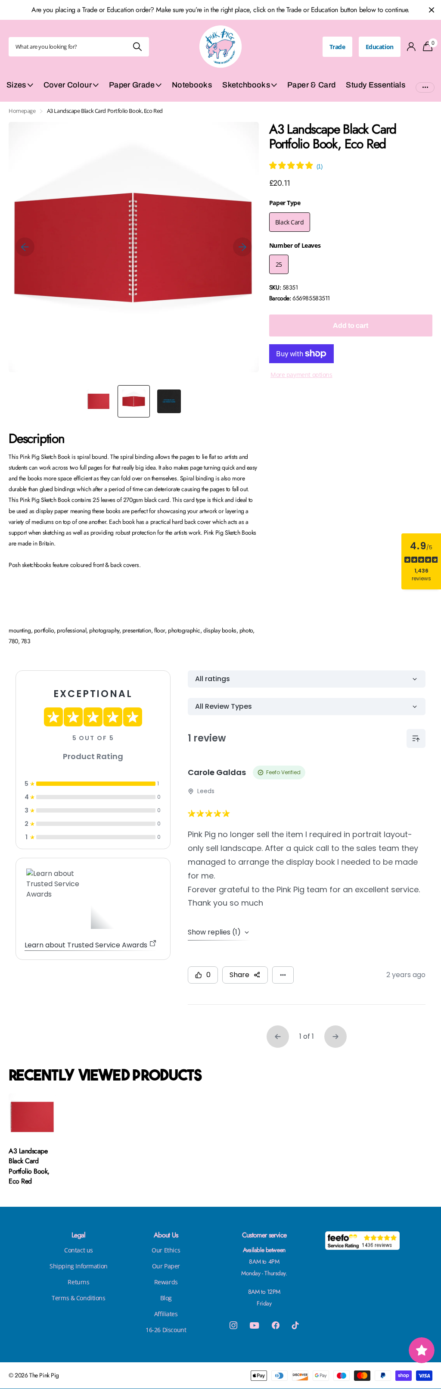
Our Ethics (166, 1250)
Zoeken (137, 46)
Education (380, 47)
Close (431, 10)
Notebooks (192, 85)
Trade (337, 47)
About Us (166, 1235)
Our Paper (166, 1266)
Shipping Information (79, 1266)
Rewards (166, 1282)
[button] (25, 247)
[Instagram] (233, 1325)
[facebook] (276, 1325)
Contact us (78, 1250)
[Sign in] (411, 46)
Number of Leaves (294, 245)
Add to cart (350, 325)
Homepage (22, 111)
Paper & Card (311, 85)
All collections (19, 90)
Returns (78, 1282)
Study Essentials (375, 85)
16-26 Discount (166, 1330)
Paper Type (285, 203)
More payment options (301, 375)
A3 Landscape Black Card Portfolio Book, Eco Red (29, 1166)
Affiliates (166, 1314)
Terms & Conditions (78, 1298)
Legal (78, 1235)
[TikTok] (295, 1325)
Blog (166, 1298)
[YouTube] (254, 1325)
